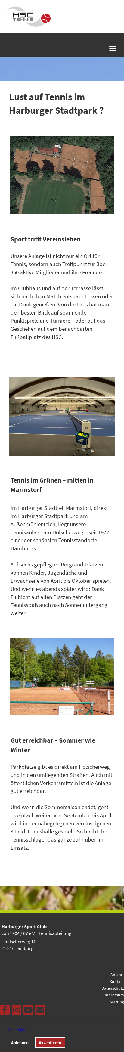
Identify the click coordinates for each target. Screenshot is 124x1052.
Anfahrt (117, 974)
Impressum (114, 995)
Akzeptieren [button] (50, 1042)
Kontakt (117, 981)
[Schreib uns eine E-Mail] (40, 1011)
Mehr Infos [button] (16, 1029)
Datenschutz (112, 988)
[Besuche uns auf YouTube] (28, 1011)
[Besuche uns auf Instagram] (16, 1011)
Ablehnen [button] (20, 1042)
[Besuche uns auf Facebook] (5, 1011)
